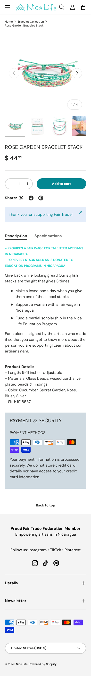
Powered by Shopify (43, 664)
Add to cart (61, 183)
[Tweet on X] (21, 198)
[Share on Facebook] (31, 198)
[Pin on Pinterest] (41, 198)
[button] (83, 7)
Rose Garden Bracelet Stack (24, 25)
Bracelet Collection (30, 22)
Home (9, 22)
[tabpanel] (45, 325)
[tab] (16, 235)
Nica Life (22, 664)
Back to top (45, 505)
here (24, 351)
